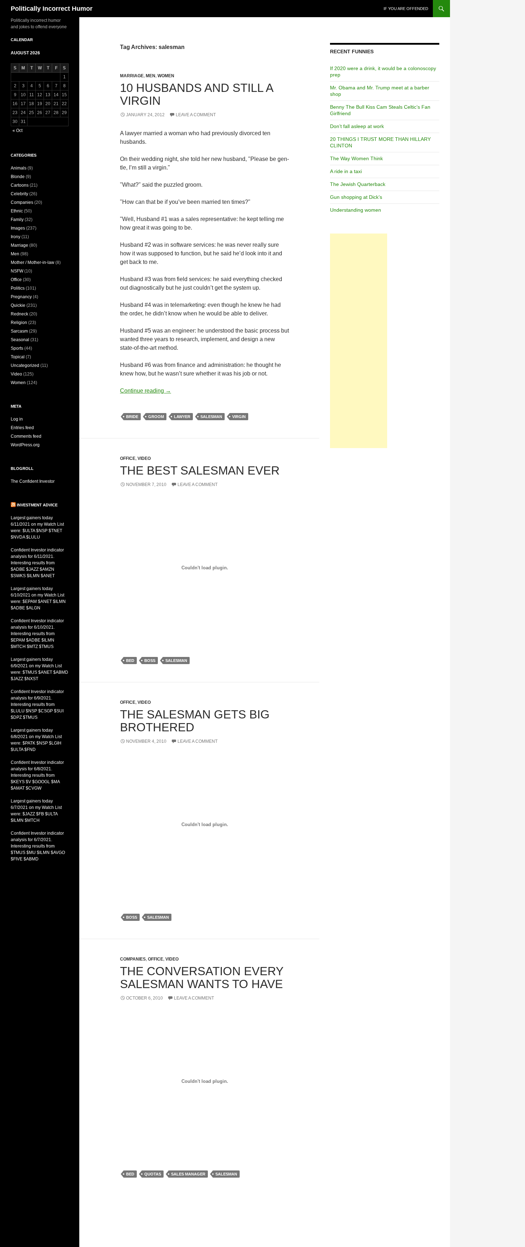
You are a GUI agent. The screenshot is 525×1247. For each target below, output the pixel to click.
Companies (133, 959)
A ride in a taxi (346, 171)
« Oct (17, 130)
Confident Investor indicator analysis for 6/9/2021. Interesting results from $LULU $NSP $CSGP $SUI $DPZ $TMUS (37, 704)
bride (132, 416)
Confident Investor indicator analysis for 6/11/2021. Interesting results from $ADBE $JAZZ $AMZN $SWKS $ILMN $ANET (37, 563)
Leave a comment (196, 114)
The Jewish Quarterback (357, 184)
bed (130, 660)
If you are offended (406, 8)
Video (144, 458)
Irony (15, 236)
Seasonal (20, 339)
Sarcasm (19, 331)
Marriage (132, 75)
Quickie (18, 305)
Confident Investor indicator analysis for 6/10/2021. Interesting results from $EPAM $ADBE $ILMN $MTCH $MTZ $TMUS (37, 633)
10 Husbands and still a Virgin (196, 94)
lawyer (182, 416)
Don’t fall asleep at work (357, 126)
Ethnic (17, 210)
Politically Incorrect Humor (51, 8)
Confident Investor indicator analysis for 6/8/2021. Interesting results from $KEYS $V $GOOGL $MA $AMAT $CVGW (37, 775)
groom (156, 416)
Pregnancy (21, 296)
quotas (152, 1174)
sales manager (188, 1174)
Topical (18, 356)
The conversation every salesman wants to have (201, 977)
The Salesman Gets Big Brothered (195, 721)
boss (149, 660)
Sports (17, 348)
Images (18, 228)
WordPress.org (25, 444)
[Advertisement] (358, 341)
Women (166, 75)
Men (150, 75)
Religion (19, 322)
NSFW (17, 271)
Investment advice (37, 505)
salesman (211, 416)
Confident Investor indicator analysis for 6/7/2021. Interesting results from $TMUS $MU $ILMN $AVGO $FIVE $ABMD (38, 846)
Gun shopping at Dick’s (356, 197)
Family (17, 219)
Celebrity (19, 193)
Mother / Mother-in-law (32, 262)
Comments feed (26, 436)
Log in (17, 419)
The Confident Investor (33, 481)
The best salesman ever (200, 470)
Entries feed (22, 427)
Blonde (18, 176)
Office (127, 458)
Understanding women (355, 210)
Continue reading (145, 391)
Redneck (19, 313)
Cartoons (20, 185)
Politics (18, 288)
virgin (239, 416)
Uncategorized (25, 365)
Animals (18, 168)
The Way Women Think (356, 158)
